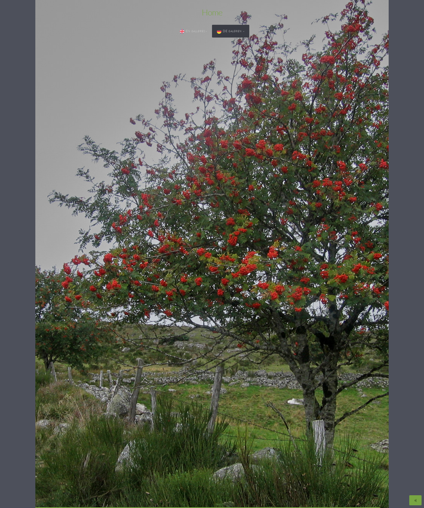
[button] (212, 254)
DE (232, 31)
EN (195, 31)
